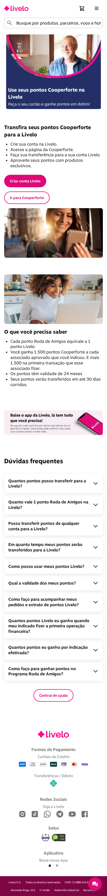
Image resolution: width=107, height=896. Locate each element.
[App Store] (49, 866)
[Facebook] (85, 814)
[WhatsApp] (47, 814)
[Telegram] (60, 814)
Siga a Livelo (53, 806)
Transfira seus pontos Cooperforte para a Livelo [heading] (48, 131)
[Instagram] (22, 814)
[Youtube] (72, 814)
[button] (82, 8)
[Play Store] (57, 866)
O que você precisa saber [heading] (35, 331)
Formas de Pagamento (53, 749)
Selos (53, 828)
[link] (16, 8)
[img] (59, 837)
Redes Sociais (53, 799)
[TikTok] (35, 814)
